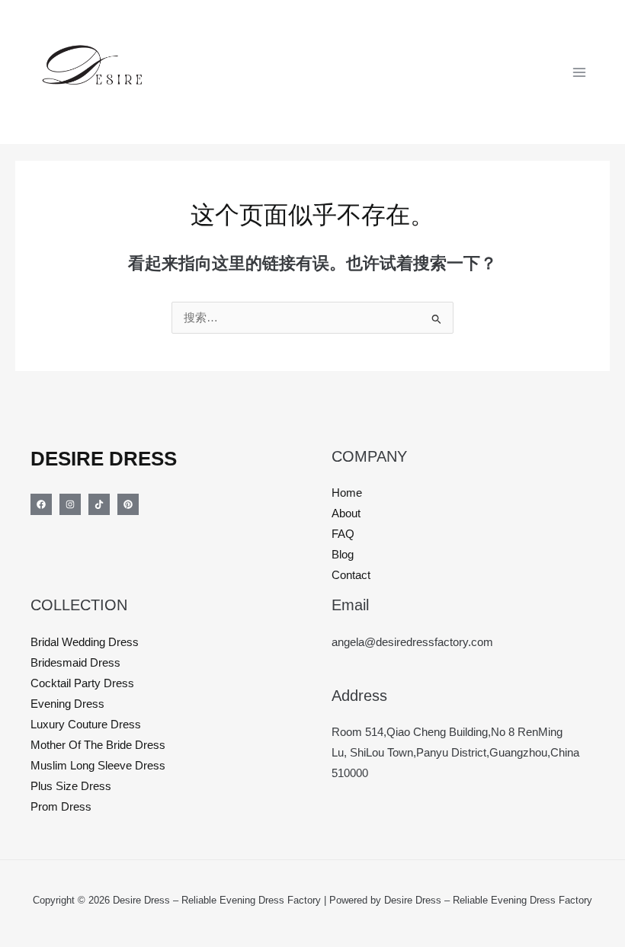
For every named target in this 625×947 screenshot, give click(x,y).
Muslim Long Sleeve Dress (97, 766)
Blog (343, 555)
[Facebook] (41, 504)
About (346, 513)
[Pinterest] (128, 504)
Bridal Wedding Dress (84, 642)
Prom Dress (60, 807)
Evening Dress (67, 704)
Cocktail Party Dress (82, 683)
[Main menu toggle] (579, 71)
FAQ (343, 534)
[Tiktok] (99, 504)
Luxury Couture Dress (85, 724)
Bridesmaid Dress (75, 663)
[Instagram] (70, 504)
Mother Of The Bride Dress (97, 745)
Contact (351, 575)
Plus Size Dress (70, 786)
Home (347, 493)
